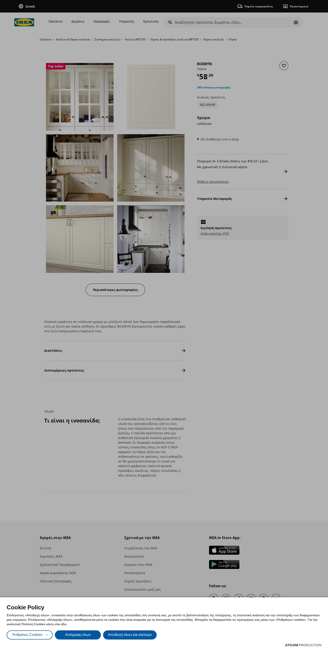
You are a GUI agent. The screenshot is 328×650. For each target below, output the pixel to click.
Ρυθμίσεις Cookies (27, 635)
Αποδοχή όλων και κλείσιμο (130, 635)
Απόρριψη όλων (78, 635)
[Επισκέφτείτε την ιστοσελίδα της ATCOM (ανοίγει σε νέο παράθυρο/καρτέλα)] (303, 645)
